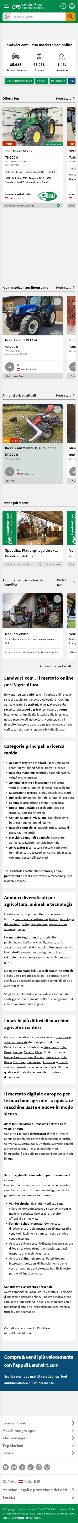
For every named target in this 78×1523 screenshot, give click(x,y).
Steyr (46, 1047)
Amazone (49, 1062)
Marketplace (58, 81)
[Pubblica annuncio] (63, 6)
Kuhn (64, 1057)
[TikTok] (30, 1467)
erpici (42, 792)
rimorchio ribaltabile (36, 797)
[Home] (28, 5)
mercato (18, 719)
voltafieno (15, 777)
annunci (41, 81)
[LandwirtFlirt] (47, 1467)
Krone (8, 1062)
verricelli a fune (19, 787)
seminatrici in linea (51, 802)
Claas (39, 767)
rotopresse (30, 777)
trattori (53, 919)
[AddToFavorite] (57, 112)
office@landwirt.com (18, 1333)
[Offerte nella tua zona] (6, 16)
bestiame (29, 942)
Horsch (63, 1062)
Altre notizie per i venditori (58, 666)
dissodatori (55, 792)
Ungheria (45, 1143)
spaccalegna (62, 787)
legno (21, 929)
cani (59, 942)
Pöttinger (19, 1062)
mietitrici (41, 772)
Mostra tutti (63, 98)
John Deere (62, 762)
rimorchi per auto (62, 797)
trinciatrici (28, 832)
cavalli (40, 942)
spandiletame (42, 822)
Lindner (17, 1052)
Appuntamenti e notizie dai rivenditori (22, 582)
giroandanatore (59, 772)
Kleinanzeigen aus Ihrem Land (25, 287)
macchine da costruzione (31, 919)
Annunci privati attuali (19, 395)
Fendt (12, 767)
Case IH (29, 1052)
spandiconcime (58, 817)
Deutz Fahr (52, 1057)
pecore (50, 942)
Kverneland (34, 1062)
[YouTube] (5, 1467)
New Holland (26, 767)
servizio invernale (48, 842)
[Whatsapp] (39, 1467)
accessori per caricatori (45, 852)
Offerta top (10, 98)
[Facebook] (22, 1467)
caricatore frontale (40, 847)
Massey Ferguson (15, 1057)
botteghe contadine (34, 924)
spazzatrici (28, 842)
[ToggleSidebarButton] (6, 5)
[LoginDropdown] (72, 6)
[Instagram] (14, 1467)
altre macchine (14, 985)
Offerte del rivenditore (19, 81)
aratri (67, 792)
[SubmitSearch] (71, 16)
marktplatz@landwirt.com (26, 1517)
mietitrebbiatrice (45, 827)
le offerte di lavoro (16, 952)
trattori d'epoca (55, 767)
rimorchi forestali (41, 787)
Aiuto (11, 1481)
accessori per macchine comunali (40, 980)
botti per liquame (20, 822)
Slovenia (57, 1143)
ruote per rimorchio (33, 812)
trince (34, 802)
